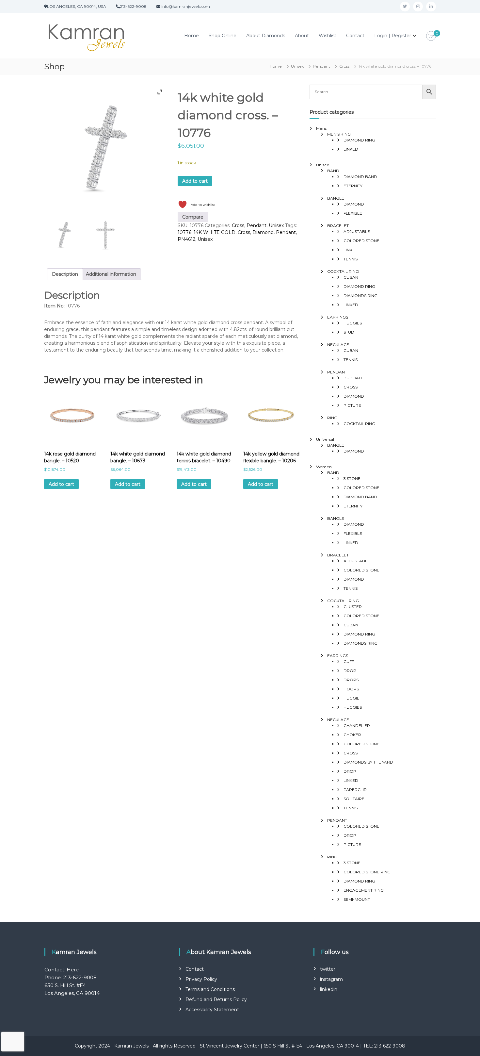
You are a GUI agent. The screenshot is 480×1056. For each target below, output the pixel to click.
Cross (344, 66)
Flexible (353, 213)
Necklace (338, 344)
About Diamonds (265, 36)
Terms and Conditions (210, 989)
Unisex (297, 66)
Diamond (263, 232)
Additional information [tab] (111, 274)
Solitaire (354, 798)
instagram (331, 979)
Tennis (351, 258)
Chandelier (357, 725)
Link (348, 249)
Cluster (353, 606)
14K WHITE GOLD (214, 232)
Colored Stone (361, 240)
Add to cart (195, 181)
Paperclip (355, 789)
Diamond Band (360, 176)
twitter (327, 969)
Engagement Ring (364, 890)
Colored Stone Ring (367, 871)
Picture (352, 405)
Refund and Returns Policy (216, 999)
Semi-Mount (357, 899)
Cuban (351, 277)
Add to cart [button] (61, 484)
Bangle (335, 198)
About (302, 36)
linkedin (328, 989)
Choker (352, 734)
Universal (325, 439)
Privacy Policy (201, 979)
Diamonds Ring (360, 295)
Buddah (353, 377)
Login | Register (392, 36)
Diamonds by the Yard (368, 762)
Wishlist (327, 36)
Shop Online (222, 36)
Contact (355, 36)
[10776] (64, 234)
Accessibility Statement (212, 1010)
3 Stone (352, 478)
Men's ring (339, 134)
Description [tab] (65, 274)
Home (191, 36)
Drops (351, 679)
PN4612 (186, 239)
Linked (351, 149)
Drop (350, 670)
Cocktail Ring (343, 271)
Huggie (352, 698)
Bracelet (338, 225)
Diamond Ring (359, 140)
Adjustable (357, 231)
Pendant (321, 66)
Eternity (353, 185)
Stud (349, 332)
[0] (431, 36)
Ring (332, 417)
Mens (321, 128)
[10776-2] (105, 234)
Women (324, 466)
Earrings (337, 317)
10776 (184, 232)
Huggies (353, 323)
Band (333, 170)
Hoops (351, 688)
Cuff (349, 661)
